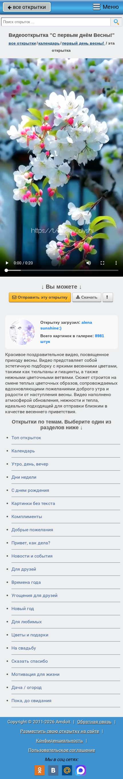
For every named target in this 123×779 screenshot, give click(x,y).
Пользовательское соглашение (61, 750)
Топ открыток (26, 437)
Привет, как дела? (30, 543)
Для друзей (23, 569)
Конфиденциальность (59, 740)
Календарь (49, 43)
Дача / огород (26, 687)
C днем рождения (30, 490)
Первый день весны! (83, 43)
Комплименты (26, 516)
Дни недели (23, 477)
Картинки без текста (33, 503)
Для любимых (26, 621)
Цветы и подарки (29, 635)
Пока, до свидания (31, 700)
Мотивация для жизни (35, 674)
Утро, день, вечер (29, 464)
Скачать (87, 297)
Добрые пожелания (32, 529)
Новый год (22, 608)
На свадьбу (23, 648)
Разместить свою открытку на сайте (59, 731)
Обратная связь (94, 721)
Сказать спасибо (29, 661)
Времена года (26, 582)
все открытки (27, 7)
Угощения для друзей (34, 595)
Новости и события (32, 556)
